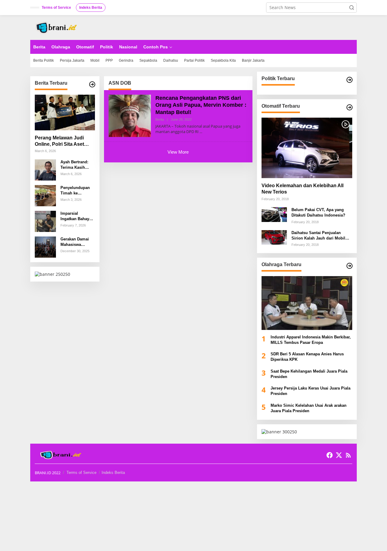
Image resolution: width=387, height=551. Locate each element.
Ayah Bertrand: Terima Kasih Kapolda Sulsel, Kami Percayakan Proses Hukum (76, 165)
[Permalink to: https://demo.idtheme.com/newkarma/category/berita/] (92, 84)
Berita (159, 119)
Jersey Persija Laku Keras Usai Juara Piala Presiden (310, 391)
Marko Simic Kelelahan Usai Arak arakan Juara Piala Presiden (308, 408)
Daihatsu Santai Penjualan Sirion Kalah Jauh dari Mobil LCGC (318, 235)
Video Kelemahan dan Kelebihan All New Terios (302, 188)
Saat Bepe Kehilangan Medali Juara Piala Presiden (309, 374)
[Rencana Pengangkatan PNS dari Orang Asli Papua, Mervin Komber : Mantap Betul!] (201, 131)
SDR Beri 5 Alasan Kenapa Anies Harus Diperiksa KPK (307, 357)
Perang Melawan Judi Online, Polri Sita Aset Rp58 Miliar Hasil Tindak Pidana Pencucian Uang (62, 141)
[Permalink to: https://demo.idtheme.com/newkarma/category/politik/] (349, 79)
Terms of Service (81, 472)
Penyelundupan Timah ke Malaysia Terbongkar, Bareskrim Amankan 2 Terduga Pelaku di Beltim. (77, 190)
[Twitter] (339, 455)
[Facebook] (329, 455)
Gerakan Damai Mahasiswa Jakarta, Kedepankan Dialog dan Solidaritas (74, 242)
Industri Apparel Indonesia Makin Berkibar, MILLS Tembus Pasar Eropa (311, 340)
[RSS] (348, 455)
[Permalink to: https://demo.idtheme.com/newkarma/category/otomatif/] (349, 107)
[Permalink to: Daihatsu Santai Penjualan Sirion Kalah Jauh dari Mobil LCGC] (274, 237)
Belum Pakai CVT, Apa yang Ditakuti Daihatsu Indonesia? (318, 212)
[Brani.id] (58, 27)
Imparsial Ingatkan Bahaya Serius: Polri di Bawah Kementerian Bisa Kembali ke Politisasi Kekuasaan (76, 216)
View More (178, 152)
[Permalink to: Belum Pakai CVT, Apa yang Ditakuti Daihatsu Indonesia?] (274, 214)
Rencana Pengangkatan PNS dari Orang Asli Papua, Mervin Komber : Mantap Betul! (200, 105)
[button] (351, 7)
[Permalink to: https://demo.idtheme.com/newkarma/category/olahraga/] (349, 265)
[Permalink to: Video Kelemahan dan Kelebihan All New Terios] (307, 148)
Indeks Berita (113, 472)
